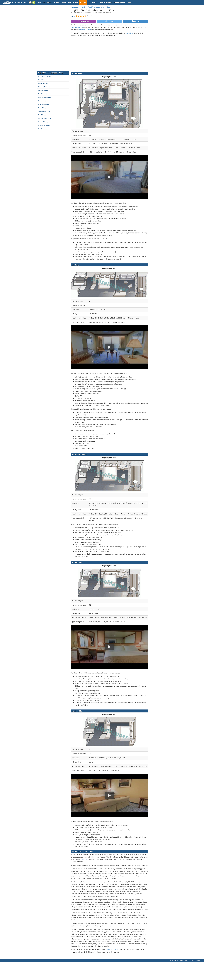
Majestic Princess (44, 125)
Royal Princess (43, 80)
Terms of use (195, 960)
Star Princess (42, 94)
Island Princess (43, 83)
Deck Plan (136, 21)
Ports (56, 2)
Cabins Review (84, 21)
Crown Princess (43, 122)
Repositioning (106, 2)
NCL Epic (84, 859)
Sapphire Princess (44, 111)
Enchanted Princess (44, 76)
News (130, 2)
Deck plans (73, 2)
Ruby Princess (42, 108)
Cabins (83, 2)
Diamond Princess (44, 87)
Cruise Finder (119, 2)
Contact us (174, 960)
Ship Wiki (110, 21)
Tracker (41, 2)
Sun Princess (42, 129)
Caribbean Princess (44, 118)
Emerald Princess (44, 104)
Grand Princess (43, 101)
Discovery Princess (44, 97)
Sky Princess (42, 115)
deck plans (129, 33)
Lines (64, 2)
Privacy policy (184, 960)
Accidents (93, 2)
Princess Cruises (85, 30)
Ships (49, 2)
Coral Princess (43, 90)
